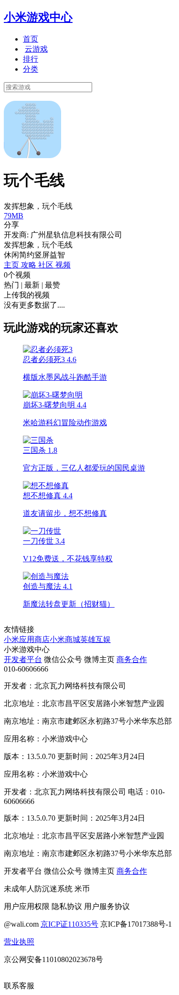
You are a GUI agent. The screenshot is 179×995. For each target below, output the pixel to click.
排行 (30, 59)
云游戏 (36, 49)
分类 (30, 69)
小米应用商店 (27, 639)
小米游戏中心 (38, 17)
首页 (30, 39)
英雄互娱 (95, 639)
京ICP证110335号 (69, 924)
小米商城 (65, 639)
